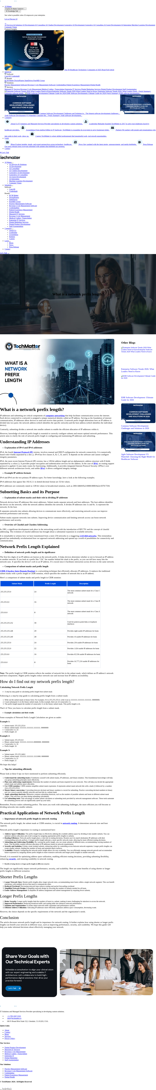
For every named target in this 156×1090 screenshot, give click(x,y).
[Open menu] (1, 155)
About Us (12, 230)
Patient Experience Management (20, 210)
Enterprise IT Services (17, 220)
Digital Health (14, 212)
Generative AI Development (19, 173)
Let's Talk (4, 253)
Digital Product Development (19, 224)
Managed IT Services (17, 214)
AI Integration (14, 179)
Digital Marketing (11, 1058)
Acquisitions (13, 235)
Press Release (14, 247)
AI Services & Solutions (18, 164)
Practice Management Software (20, 204)
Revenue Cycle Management (19, 216)
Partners (12, 237)
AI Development (15, 166)
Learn (7, 138)
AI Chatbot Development (18, 171)
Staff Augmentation (16, 226)
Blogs (11, 243)
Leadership (13, 233)
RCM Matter (13, 195)
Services (8, 1036)
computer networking (55, 415)
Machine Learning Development (21, 181)
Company (8, 118)
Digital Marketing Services (18, 222)
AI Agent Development (17, 177)
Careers (12, 239)
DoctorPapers (14, 197)
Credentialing (9, 1073)
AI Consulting (14, 169)
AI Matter (8, 6)
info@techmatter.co (14, 1018)
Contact (7, 148)
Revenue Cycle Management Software (23, 206)
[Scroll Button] (1, 1089)
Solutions (8, 72)
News (11, 245)
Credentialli (13, 191)
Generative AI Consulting (18, 175)
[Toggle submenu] (12, 185)
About (7, 1030)
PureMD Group (15, 202)
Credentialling (14, 208)
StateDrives (13, 200)
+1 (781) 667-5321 (14, 1016)
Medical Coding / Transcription (20, 218)
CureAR (12, 189)
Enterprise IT (9, 1056)
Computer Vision (15, 183)
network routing (70, 823)
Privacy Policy (10, 1038)
